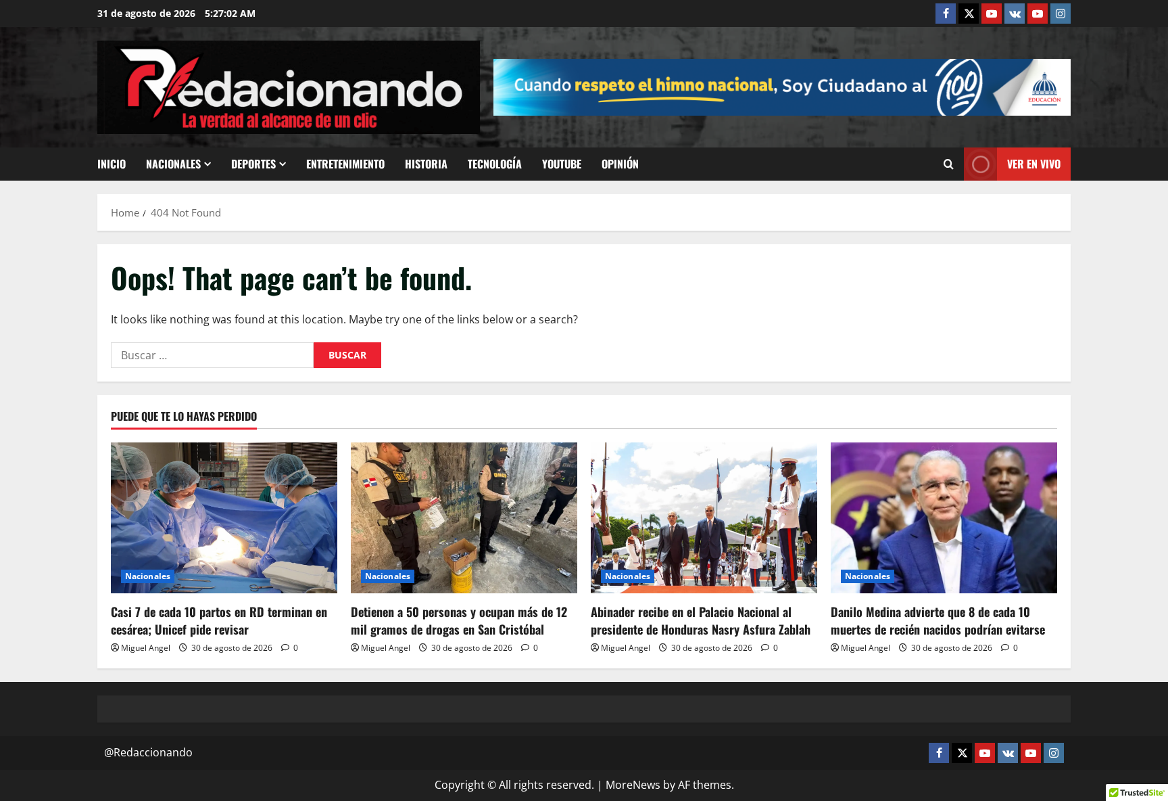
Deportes (253, 164)
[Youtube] (1037, 13)
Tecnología (495, 164)
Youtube (561, 164)
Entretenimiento (345, 164)
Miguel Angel (145, 648)
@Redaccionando (148, 752)
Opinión (620, 164)
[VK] (1014, 13)
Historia (426, 164)
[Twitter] (968, 13)
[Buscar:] (212, 355)
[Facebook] (945, 13)
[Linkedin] (991, 13)
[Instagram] (1060, 13)
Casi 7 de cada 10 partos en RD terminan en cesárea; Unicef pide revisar (219, 620)
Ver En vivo (1034, 164)
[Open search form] (949, 164)
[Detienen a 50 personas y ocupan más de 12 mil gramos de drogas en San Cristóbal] (464, 517)
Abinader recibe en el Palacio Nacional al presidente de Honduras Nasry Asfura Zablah (700, 620)
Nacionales (173, 164)
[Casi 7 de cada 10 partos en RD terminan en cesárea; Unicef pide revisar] (224, 517)
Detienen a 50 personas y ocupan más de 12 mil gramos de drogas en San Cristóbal (459, 620)
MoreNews (633, 784)
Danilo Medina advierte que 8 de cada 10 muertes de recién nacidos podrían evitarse (938, 620)
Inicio (111, 164)
